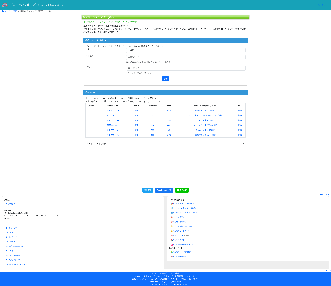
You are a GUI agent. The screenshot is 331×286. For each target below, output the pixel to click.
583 (152, 135)
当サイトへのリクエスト (17, 264)
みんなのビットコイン (181, 231)
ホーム (7, 11)
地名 (87, 49)
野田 (15, 11)
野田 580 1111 (112, 115)
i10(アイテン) (166, 282)
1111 (169, 115)
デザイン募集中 (14, 255)
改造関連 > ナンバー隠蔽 (205, 110)
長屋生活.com (178, 235)
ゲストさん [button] (321, 5)
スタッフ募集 (174, 273)
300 (152, 110)
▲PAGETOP (324, 194)
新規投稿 (11, 204)
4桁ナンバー (91, 67)
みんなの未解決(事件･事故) (183, 226)
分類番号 (89, 56)
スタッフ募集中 (14, 260)
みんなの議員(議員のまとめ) (183, 244)
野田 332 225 (112, 125)
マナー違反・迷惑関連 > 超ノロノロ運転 (205, 115)
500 (152, 120)
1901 (169, 130)
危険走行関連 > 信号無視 (205, 120)
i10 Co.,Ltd (166, 284)
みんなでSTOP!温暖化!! (182, 252)
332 (152, 125)
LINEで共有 (182, 190)
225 (168, 125)
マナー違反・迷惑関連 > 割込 (205, 125)
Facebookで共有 (164, 190)
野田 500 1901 (113, 130)
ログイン (11, 233)
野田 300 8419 (113, 110)
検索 (165, 79)
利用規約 (163, 273)
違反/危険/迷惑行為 (15, 246)
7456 (169, 120)
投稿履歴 (11, 242)
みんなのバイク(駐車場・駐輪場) (185, 213)
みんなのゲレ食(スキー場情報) (184, 208)
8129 (169, 135)
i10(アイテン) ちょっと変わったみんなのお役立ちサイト (155, 279)
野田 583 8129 (113, 135)
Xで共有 (147, 190)
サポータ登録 (13, 228)
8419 (169, 110)
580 (152, 115)
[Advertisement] (165, 169)
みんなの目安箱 (179, 217)
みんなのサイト (179, 240)
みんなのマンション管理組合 (184, 203)
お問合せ (155, 273)
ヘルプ (10, 251)
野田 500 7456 (113, 120)
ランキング (12, 237)
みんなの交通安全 (179, 257)
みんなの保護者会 (179, 222)
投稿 (240, 110)
